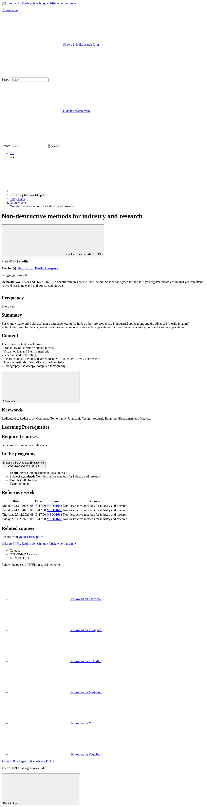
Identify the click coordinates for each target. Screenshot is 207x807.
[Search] (32, 142)
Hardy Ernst (25, 268)
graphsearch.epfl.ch (31, 536)
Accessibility (10, 761)
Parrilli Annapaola (46, 268)
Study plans (17, 199)
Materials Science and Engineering (23, 464)
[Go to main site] (40, 191)
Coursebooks (10, 10)
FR (12, 153)
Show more (10, 401)
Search (6, 79)
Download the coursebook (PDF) (83, 254)
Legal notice (27, 761)
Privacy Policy (44, 761)
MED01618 (54, 505)
